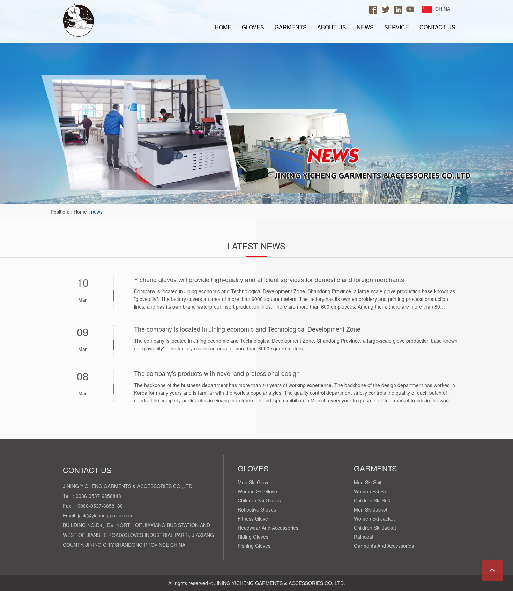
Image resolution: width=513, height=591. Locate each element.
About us (331, 27)
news (365, 27)
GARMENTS (291, 27)
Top (492, 570)
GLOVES (253, 27)
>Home (79, 211)
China (442, 8)
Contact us (437, 27)
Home (223, 27)
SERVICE (396, 27)
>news (95, 211)
